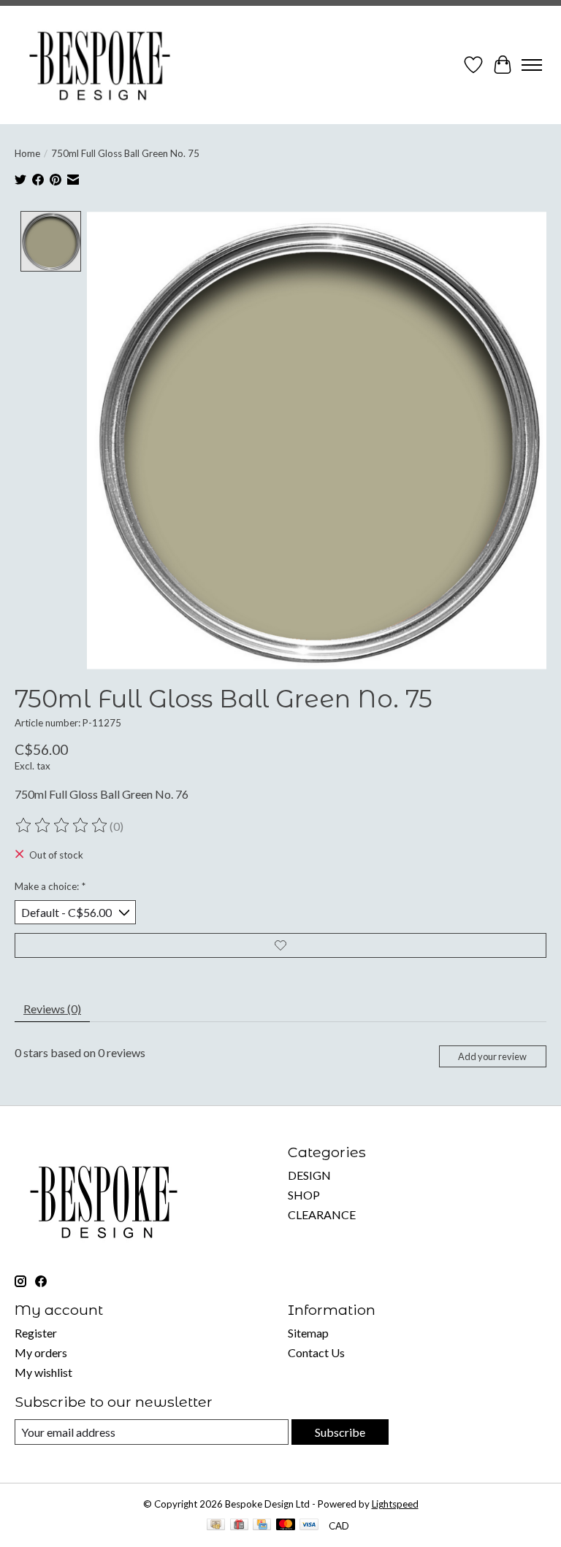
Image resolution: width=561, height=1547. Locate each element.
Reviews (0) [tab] (52, 1009)
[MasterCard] (285, 1525)
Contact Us (316, 1352)
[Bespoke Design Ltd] (100, 65)
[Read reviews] (62, 825)
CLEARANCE (322, 1214)
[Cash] (216, 1525)
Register (36, 1333)
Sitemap (308, 1333)
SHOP (304, 1195)
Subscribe (340, 1432)
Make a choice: (50, 886)
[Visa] (308, 1525)
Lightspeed (395, 1504)
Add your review (492, 1056)
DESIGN (309, 1175)
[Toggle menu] (531, 65)
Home (27, 153)
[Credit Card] (262, 1525)
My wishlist (43, 1372)
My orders (41, 1352)
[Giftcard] (239, 1525)
